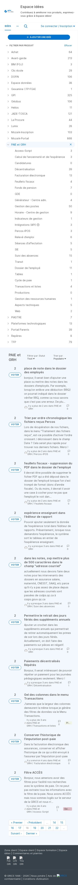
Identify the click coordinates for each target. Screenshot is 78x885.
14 (54, 822)
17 (19, 827)
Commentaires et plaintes (27, 853)
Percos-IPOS (41, 454)
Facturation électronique (47, 763)
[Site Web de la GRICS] (65, 877)
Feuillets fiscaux (43, 503)
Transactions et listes (44, 725)
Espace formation (47, 850)
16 (12, 827)
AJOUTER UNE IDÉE (40, 37)
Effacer (68, 45)
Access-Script (41, 811)
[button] (17, 26)
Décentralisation (42, 685)
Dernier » (31, 833)
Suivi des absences (44, 606)
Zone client (11, 850)
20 (42, 827)
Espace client (27, 850)
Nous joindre (38, 875)
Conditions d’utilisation (36, 878)
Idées (8, 26)
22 (57, 827)
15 (61, 822)
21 (49, 827)
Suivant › (16, 833)
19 (34, 827)
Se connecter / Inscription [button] (57, 26)
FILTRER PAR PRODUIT (21, 45)
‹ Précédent (34, 822)
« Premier (16, 822)
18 (27, 827)
